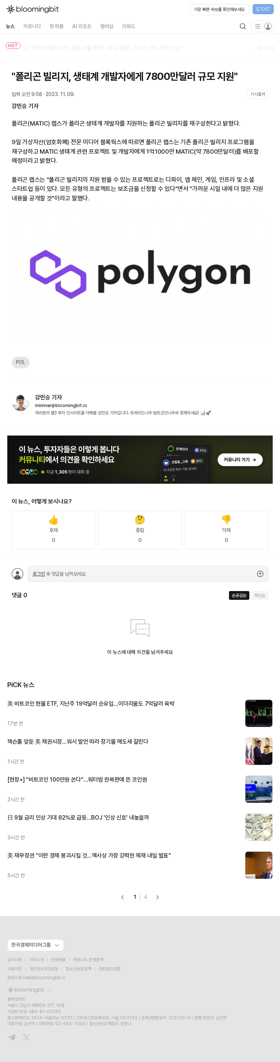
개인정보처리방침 (43, 968)
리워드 (128, 26)
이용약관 (14, 968)
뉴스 (10, 26)
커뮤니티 (32, 26)
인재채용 (58, 959)
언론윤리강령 (109, 968)
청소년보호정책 (78, 968)
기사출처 (257, 94)
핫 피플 (57, 26)
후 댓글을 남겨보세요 (59, 574)
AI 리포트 (82, 26)
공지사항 (14, 959)
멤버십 (106, 26)
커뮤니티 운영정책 (88, 959)
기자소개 (36, 959)
